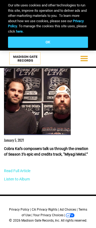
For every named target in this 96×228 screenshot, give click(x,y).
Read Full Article (17, 171)
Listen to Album (17, 179)
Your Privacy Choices (48, 215)
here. (19, 31)
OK (48, 42)
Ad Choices (68, 209)
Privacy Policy (19, 209)
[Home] (25, 59)
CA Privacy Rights (44, 209)
